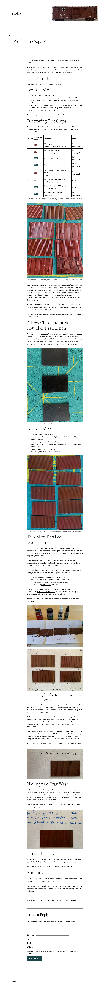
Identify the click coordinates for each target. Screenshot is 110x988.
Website (30, 947)
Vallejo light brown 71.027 (46, 592)
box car (61, 900)
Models (17, 13)
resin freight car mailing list (53, 859)
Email (29, 943)
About (8, 35)
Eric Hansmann (32, 859)
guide (46, 712)
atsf (57, 900)
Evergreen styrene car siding (47, 70)
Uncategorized (49, 900)
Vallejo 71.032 (46, 585)
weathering (74, 900)
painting (67, 900)
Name (30, 939)
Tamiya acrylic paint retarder (56, 795)
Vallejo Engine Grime (51, 170)
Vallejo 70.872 (49, 582)
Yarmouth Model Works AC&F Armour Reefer (43, 866)
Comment (31, 935)
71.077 (49, 442)
